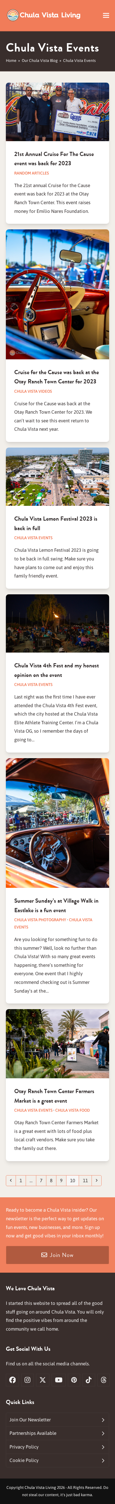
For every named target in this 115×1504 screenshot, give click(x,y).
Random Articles (31, 173)
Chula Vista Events (33, 538)
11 (87, 1180)
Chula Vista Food (72, 1110)
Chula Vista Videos (33, 391)
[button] (106, 15)
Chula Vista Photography (40, 920)
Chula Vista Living (40, 1487)
